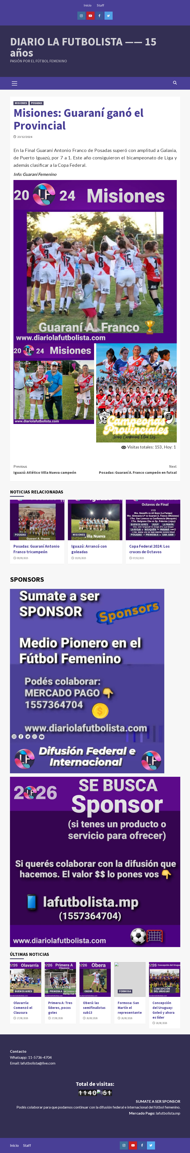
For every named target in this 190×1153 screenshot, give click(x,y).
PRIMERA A (152, 534)
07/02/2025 (138, 558)
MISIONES (21, 103)
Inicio (88, 5)
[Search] (175, 82)
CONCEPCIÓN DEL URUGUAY (162, 990)
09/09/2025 (22, 558)
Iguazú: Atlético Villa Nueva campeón (44, 469)
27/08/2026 (22, 1018)
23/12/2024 (24, 137)
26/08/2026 (92, 1018)
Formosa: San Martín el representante (130, 1008)
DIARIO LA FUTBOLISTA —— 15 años (83, 47)
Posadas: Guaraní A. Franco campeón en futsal (138, 469)
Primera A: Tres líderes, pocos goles (60, 1008)
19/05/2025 (80, 558)
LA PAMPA (168, 524)
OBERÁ (88, 991)
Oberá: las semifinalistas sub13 (94, 1008)
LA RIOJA (136, 529)
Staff (100, 5)
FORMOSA (125, 991)
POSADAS (36, 103)
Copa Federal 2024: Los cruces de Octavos (149, 549)
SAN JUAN (168, 534)
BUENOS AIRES (139, 524)
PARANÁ (164, 529)
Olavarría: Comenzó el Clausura (22, 1008)
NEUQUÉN (150, 529)
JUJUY (155, 524)
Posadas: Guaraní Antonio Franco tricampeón (36, 549)
